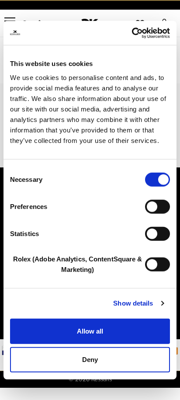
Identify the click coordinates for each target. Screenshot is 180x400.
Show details (133, 303)
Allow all (90, 330)
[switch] (157, 206)
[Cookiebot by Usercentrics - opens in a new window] (131, 32)
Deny (90, 359)
